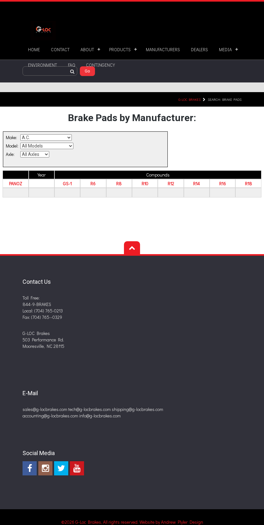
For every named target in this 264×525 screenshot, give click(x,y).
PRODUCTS (120, 49)
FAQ (71, 65)
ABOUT (87, 49)
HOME (34, 49)
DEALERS (199, 49)
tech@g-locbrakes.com (89, 409)
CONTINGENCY (100, 65)
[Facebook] (30, 468)
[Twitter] (61, 468)
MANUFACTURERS (163, 49)
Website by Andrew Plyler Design (171, 522)
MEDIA (225, 49)
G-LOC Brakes (189, 99)
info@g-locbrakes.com (100, 416)
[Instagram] (45, 468)
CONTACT (60, 49)
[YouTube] (77, 468)
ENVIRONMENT (42, 65)
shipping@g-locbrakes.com (137, 409)
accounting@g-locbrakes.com (50, 416)
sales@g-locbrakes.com (45, 409)
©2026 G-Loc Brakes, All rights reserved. (100, 522)
